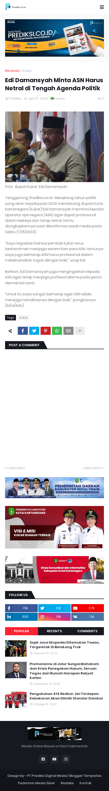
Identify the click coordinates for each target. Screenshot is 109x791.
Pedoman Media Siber (36, 783)
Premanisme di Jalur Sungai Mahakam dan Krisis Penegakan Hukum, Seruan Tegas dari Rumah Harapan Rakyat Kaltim (64, 671)
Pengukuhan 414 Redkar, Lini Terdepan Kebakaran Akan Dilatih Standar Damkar (66, 696)
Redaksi (67, 783)
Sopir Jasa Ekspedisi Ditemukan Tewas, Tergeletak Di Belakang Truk (65, 644)
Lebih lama (92, 468)
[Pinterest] (46, 331)
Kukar (27, 70)
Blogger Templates (85, 775)
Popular (21, 631)
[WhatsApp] (57, 331)
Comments (87, 631)
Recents (54, 631)
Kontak (85, 783)
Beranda (12, 70)
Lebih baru (16, 468)
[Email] (68, 331)
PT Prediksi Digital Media (47, 775)
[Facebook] (23, 331)
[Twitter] (34, 331)
